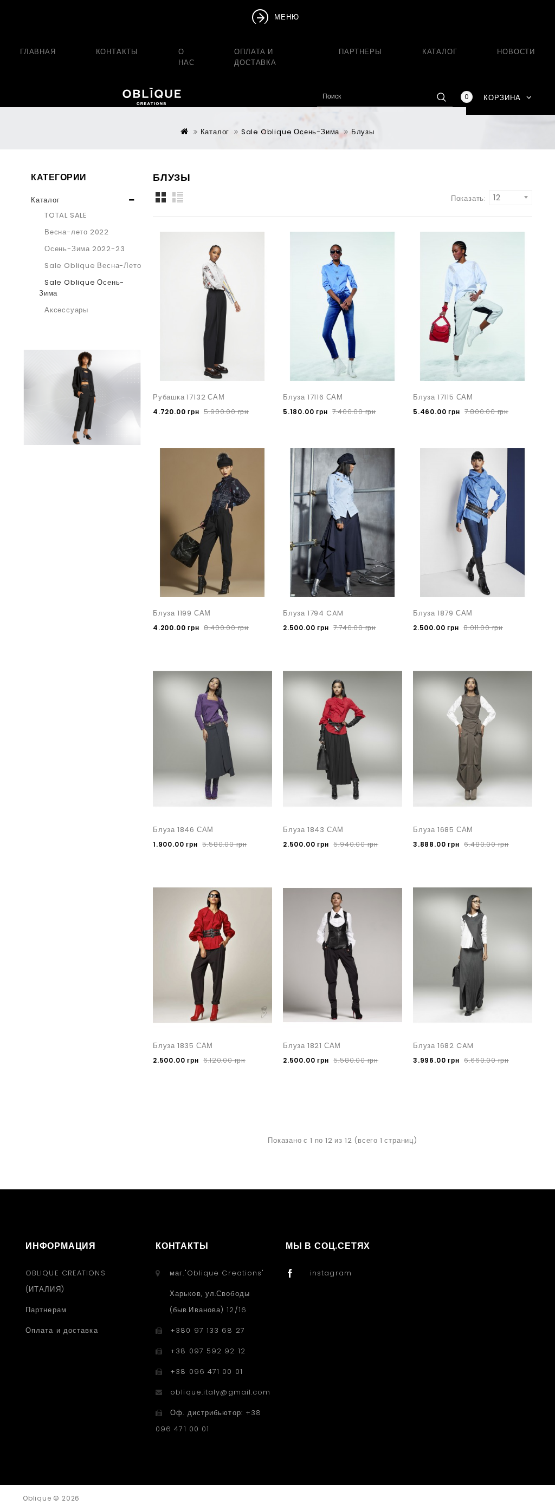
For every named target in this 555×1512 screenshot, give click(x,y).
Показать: (468, 198)
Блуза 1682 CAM (443, 1045)
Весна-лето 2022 (76, 232)
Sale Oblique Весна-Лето (92, 265)
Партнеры (360, 52)
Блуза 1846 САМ (183, 829)
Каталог (439, 52)
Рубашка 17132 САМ (189, 397)
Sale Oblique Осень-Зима (290, 132)
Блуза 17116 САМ (313, 397)
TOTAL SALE (65, 215)
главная (38, 52)
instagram (331, 1273)
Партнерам (46, 1310)
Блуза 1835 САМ (183, 1045)
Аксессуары (66, 310)
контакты (117, 52)
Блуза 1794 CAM (313, 613)
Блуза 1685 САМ (443, 829)
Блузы (363, 132)
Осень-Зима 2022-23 (84, 249)
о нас (186, 57)
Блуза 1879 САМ (443, 613)
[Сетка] (161, 198)
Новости (516, 52)
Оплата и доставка (255, 57)
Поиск (441, 97)
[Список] (180, 198)
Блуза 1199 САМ (182, 613)
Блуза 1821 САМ (312, 1045)
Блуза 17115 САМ (443, 397)
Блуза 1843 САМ (313, 829)
